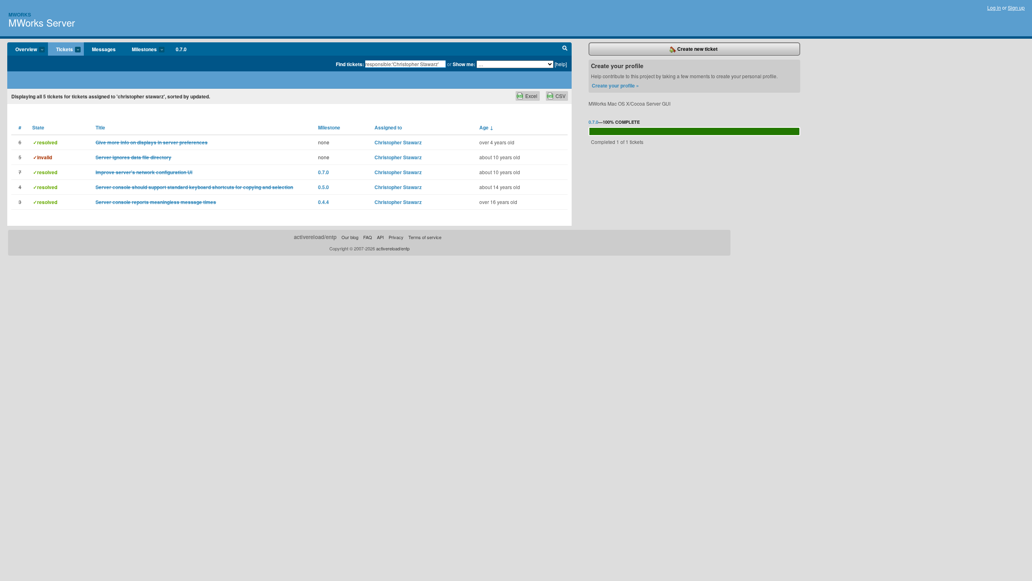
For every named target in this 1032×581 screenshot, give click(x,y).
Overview (22, 50)
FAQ (367, 237)
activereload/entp (315, 237)
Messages (104, 49)
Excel (531, 95)
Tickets (60, 50)
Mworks (19, 14)
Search (565, 49)
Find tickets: (350, 64)
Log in (994, 7)
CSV (561, 95)
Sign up (1016, 7)
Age (486, 127)
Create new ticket (697, 48)
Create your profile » (615, 85)
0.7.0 (181, 49)
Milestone (329, 127)
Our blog (349, 237)
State (38, 127)
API (380, 237)
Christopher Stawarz (398, 142)
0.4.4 (323, 202)
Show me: (464, 64)
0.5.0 (323, 187)
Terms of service (424, 237)
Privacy (396, 237)
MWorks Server (41, 22)
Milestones (140, 50)
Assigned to (388, 127)
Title (100, 127)
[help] (561, 63)
